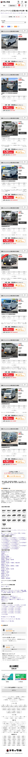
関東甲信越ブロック (6, 597)
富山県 (2, 568)
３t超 (7, 534)
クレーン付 (12, 723)
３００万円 (12, 606)
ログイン (14, 690)
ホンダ (4, 708)
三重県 (17, 565)
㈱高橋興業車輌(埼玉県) (5, 136)
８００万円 (17, 611)
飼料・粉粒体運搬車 (21, 727)
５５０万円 (4, 609)
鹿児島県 (8, 578)
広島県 (5, 743)
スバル (13, 708)
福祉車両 (24, 591)
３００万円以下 (22, 539)
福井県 (7, 568)
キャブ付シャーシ (13, 729)
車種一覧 (3, 706)
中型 (19, 533)
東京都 (2, 562)
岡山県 (23, 742)
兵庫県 (2, 572)
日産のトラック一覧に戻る (8, 616)
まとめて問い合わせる (15, 476)
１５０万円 (16, 605)
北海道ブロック (5, 596)
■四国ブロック (4, 573)
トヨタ (20, 705)
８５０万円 (4, 612)
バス (19, 729)
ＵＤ (16, 705)
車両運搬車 (5, 727)
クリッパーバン (21, 530)
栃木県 (12, 559)
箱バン (2, 586)
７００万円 (4, 611)
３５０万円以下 (6, 541)
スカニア (18, 711)
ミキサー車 (5, 726)
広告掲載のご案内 (17, 698)
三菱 (7, 705)
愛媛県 (18, 743)
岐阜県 (7, 565)
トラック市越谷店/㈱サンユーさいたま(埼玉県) (9, 49)
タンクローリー (12, 591)
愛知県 (2, 565)
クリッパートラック (6, 530)
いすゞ (11, 705)
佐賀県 (4, 745)
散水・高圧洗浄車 (12, 727)
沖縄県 (23, 745)
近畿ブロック (12, 599)
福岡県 (2, 578)
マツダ (9, 708)
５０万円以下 (4, 537)
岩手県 (2, 556)
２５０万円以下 (14, 539)
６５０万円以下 (15, 544)
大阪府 (7, 572)
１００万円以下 (12, 537)
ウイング (17, 590)
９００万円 (10, 612)
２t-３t (14, 533)
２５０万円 (5, 606)
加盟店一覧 (21, 699)
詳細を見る (22, 39)
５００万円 (17, 608)
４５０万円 (10, 608)
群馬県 (2, 559)
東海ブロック (4, 599)
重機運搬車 (23, 726)
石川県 (12, 568)
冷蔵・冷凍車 (5, 723)
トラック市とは (11, 696)
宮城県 (7, 556)
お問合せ (23, 696)
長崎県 (9, 745)
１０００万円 (4, 614)
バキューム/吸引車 (16, 730)
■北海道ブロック (5, 551)
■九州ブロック (4, 576)
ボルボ (23, 708)
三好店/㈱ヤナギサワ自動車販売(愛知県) (8, 314)
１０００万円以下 (14, 548)
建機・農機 (16, 732)
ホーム (4, 696)
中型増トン (12, 534)
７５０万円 (10, 611)
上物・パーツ (22, 732)
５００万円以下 (14, 542)
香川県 (7, 575)
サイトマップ (14, 701)
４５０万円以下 (5, 542)
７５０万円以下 (14, 545)
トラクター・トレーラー (14, 726)
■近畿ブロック (4, 570)
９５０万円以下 (5, 548)
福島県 (23, 736)
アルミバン (10, 590)
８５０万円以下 (6, 547)
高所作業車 (14, 724)
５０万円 (3, 605)
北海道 (2, 553)
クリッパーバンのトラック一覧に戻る (11, 618)
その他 (23, 533)
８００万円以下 (22, 545)
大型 (24, 716)
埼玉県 (7, 562)
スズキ (9, 711)
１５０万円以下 (21, 537)
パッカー (23, 723)
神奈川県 (17, 562)
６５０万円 (17, 609)
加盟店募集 (10, 698)
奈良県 (18, 742)
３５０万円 (18, 606)
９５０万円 (17, 612)
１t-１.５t (10, 533)
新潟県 (7, 559)
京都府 (5, 742)
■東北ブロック (4, 554)
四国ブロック (20, 599)
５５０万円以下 (22, 542)
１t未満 (3, 534)
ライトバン (19, 592)
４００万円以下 (15, 541)
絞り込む (13, 5)
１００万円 (9, 605)
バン (5, 533)
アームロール (7, 724)
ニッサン (14, 530)
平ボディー (4, 590)
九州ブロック (4, 601)
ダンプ (5, 591)
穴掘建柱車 (5, 729)
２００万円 (23, 605)
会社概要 (17, 696)
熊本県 (13, 745)
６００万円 (10, 609)
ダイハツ (18, 708)
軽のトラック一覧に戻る (8, 621)
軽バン (7, 586)
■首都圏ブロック (5, 561)
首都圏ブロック (16, 597)
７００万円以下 (5, 545)
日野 (3, 705)
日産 (3, 634)
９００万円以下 (15, 547)
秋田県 (18, 736)
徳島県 (2, 575)
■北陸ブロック (4, 567)
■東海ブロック (4, 564)
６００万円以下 (6, 544)
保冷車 (8, 592)
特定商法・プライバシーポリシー (11, 699)
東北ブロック (13, 596)
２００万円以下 (5, 539)
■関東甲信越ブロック (6, 558)
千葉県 (12, 562)
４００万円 (4, 608)
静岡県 (12, 565)
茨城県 (18, 737)
